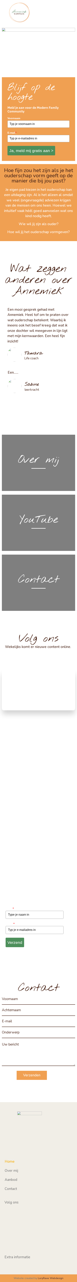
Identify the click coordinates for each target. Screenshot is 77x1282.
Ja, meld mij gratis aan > (31, 150)
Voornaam (13, 118)
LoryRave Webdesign (50, 1278)
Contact (11, 1188)
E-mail (11, 132)
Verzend (14, 942)
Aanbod (11, 1179)
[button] (70, 13)
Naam (10, 908)
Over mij (11, 1170)
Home (10, 1161)
